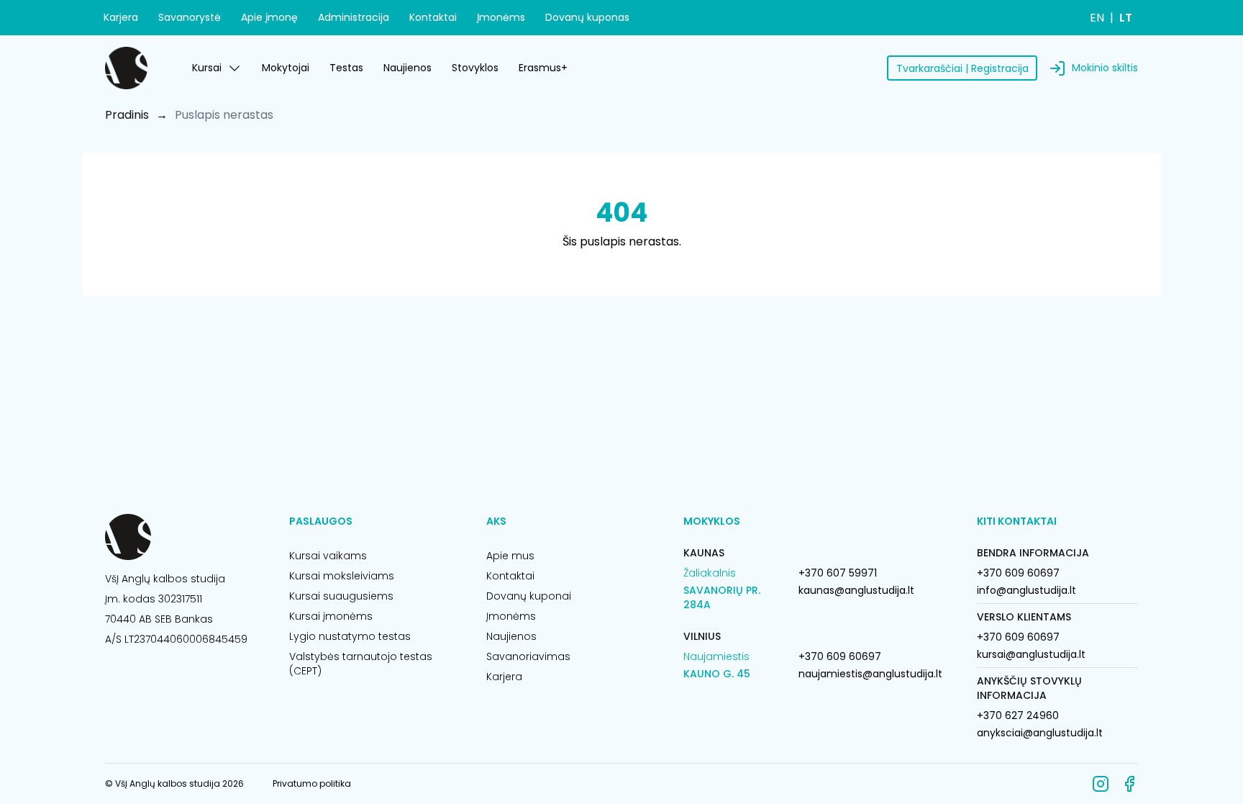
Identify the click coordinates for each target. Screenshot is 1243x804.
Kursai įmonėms (331, 616)
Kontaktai (433, 17)
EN (1097, 17)
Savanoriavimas (528, 656)
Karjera (121, 17)
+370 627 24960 (1018, 715)
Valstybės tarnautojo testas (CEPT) (360, 663)
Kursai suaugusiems (341, 596)
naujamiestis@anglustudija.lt (870, 674)
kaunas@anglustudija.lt (856, 590)
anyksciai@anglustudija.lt (1040, 733)
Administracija (353, 17)
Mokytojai (285, 67)
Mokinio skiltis (1105, 67)
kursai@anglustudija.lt (1031, 654)
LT (1125, 17)
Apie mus (510, 555)
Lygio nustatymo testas (350, 636)
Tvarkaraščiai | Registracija (962, 68)
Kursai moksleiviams (341, 576)
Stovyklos (475, 67)
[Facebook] (1129, 783)
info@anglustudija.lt (1026, 590)
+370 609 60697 (839, 656)
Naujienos (407, 67)
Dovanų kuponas (587, 17)
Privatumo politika (312, 783)
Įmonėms (501, 17)
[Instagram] (1100, 783)
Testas (346, 67)
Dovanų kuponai (528, 596)
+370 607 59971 (837, 573)
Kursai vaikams (328, 555)
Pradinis (127, 115)
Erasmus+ (543, 67)
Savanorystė (189, 17)
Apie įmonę (269, 17)
